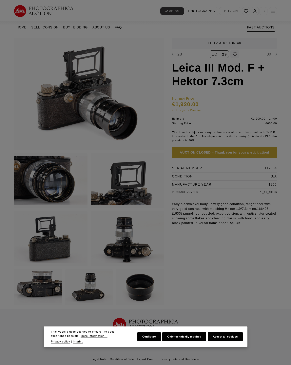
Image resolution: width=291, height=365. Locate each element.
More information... (94, 335)
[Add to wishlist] (234, 54)
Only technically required (184, 336)
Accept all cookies (225, 336)
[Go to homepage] (43, 11)
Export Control (147, 359)
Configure (149, 336)
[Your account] (255, 11)
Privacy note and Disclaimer (180, 359)
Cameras (172, 11)
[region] (89, 171)
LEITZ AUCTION (224, 43)
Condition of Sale (122, 359)
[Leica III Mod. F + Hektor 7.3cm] (89, 94)
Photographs (201, 11)
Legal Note (99, 359)
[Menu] (273, 11)
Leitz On (230, 11)
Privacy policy (60, 341)
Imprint (78, 341)
